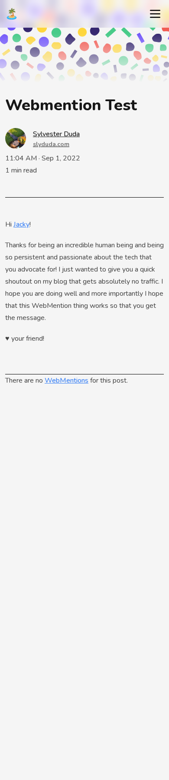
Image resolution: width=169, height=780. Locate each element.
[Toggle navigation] (155, 13)
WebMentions (66, 380)
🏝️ (11, 14)
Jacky (21, 224)
